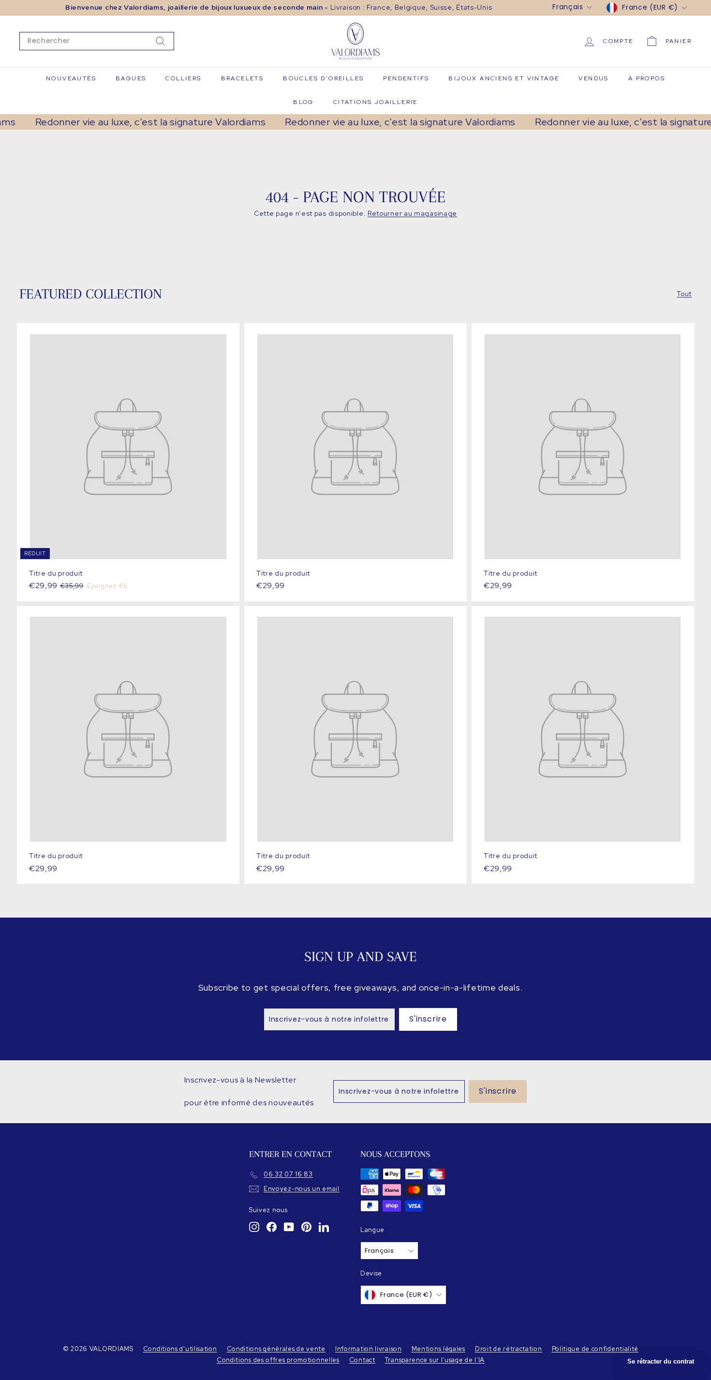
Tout (684, 293)
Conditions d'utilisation (180, 1349)
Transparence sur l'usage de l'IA (435, 1360)
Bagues (131, 78)
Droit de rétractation (508, 1349)
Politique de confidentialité (595, 1349)
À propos (646, 78)
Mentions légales (438, 1349)
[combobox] (96, 41)
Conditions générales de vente (276, 1349)
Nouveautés (71, 78)
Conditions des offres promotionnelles (278, 1360)
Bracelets (242, 78)
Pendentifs (406, 78)
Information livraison (368, 1349)
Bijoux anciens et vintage (503, 78)
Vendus (593, 78)
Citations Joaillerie (375, 102)
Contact (362, 1360)
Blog (303, 102)
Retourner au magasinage (412, 213)
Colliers (183, 78)
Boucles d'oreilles (323, 78)
